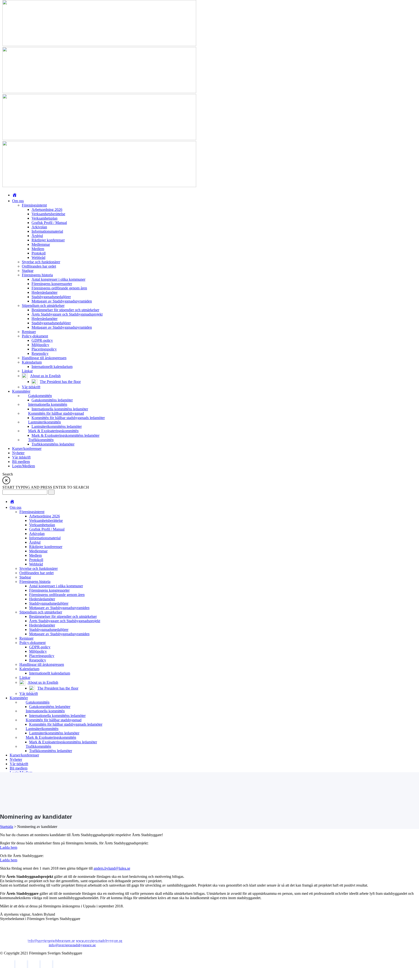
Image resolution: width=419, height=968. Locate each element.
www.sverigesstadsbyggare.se (99, 941)
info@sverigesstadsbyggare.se (51, 941)
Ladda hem (8, 847)
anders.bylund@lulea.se (112, 868)
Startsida (6, 827)
